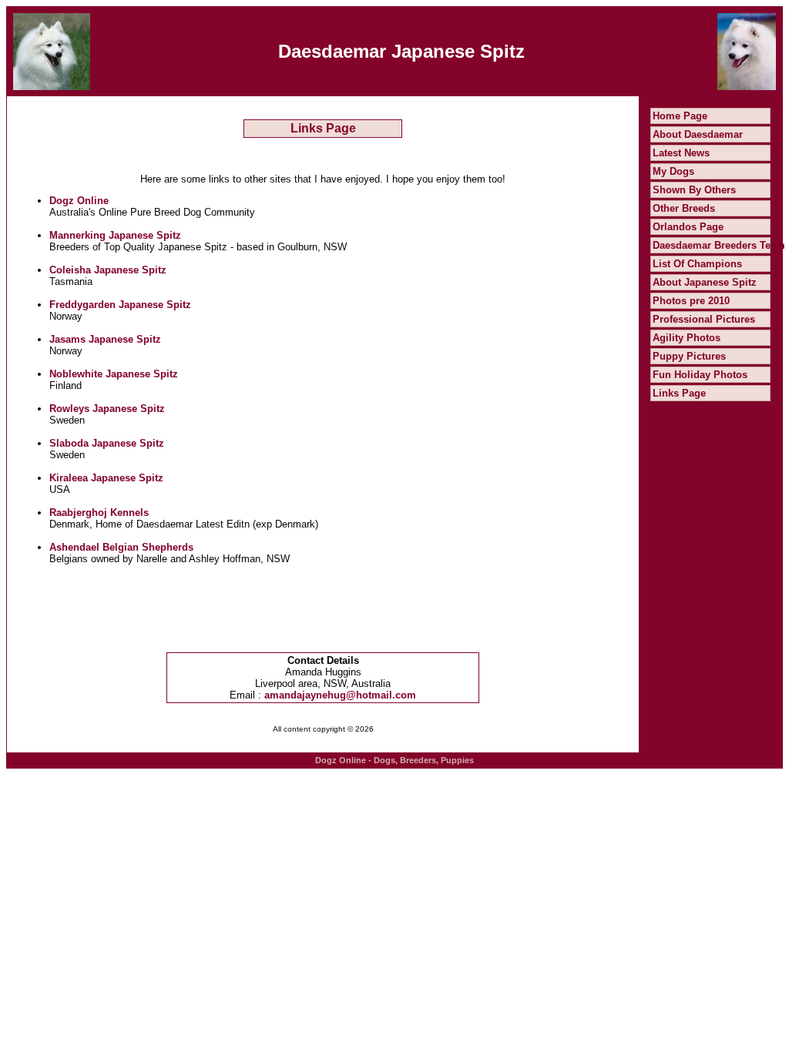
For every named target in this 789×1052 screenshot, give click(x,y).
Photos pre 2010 (691, 301)
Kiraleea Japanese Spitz (106, 478)
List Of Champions (697, 264)
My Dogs (673, 171)
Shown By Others (694, 190)
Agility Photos (686, 337)
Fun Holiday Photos (700, 374)
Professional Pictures (704, 319)
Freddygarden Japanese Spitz (120, 304)
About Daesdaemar (698, 134)
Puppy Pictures (689, 356)
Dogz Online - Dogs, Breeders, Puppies (394, 760)
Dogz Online (79, 200)
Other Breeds (684, 208)
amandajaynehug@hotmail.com (340, 695)
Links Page (679, 393)
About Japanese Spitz (705, 282)
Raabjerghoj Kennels (99, 512)
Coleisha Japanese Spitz (107, 270)
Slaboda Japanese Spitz (106, 443)
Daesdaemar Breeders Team (719, 245)
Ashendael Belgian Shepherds (121, 547)
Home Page (680, 116)
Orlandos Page (688, 227)
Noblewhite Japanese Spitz (113, 374)
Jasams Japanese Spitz (105, 339)
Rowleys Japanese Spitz (107, 408)
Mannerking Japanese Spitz (115, 235)
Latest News (681, 153)
